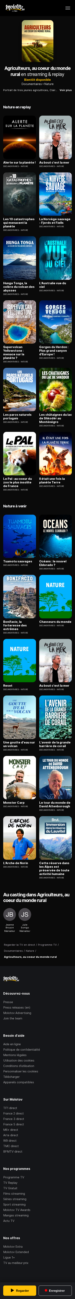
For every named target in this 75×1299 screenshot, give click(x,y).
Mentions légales (15, 1055)
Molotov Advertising (17, 1013)
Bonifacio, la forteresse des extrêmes (15, 625)
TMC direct (11, 1146)
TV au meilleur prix (15, 1263)
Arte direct (10, 1135)
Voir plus (66, 90)
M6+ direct (10, 1130)
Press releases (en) (16, 1007)
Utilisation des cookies (18, 1060)
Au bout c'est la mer (54, 162)
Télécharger (11, 1077)
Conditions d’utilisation (18, 1066)
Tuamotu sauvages (17, 561)
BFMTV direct (12, 1151)
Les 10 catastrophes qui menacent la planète (19, 222)
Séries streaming (14, 1199)
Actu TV (8, 1221)
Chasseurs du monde (55, 622)
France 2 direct (13, 1113)
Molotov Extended (16, 1252)
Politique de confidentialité (21, 1049)
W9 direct (10, 1140)
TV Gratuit (10, 1188)
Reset (7, 685)
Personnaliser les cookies (20, 1071)
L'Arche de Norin (15, 863)
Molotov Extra (13, 1246)
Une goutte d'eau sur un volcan (19, 744)
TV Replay (10, 1183)
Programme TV (13, 1177)
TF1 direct (10, 1108)
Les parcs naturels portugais (17, 416)
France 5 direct (13, 1124)
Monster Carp (14, 802)
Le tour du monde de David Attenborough (54, 804)
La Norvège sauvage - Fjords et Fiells (54, 221)
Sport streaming (14, 1204)
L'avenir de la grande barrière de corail (55, 744)
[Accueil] (15, 8)
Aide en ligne (12, 1044)
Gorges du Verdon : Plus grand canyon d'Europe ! (53, 350)
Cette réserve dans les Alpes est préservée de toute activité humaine (54, 868)
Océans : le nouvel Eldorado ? (52, 563)
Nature (49, 84)
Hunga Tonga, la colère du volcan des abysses (19, 286)
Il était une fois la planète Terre (52, 480)
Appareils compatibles (18, 1082)
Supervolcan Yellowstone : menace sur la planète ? (13, 352)
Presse (8, 1002)
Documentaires (32, 84)
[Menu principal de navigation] (67, 8)
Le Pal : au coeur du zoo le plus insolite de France (17, 482)
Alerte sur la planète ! (19, 162)
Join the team (12, 1018)
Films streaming (14, 1193)
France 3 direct (13, 1119)
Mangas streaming (16, 1215)
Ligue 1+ (9, 1257)
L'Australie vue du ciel (52, 285)
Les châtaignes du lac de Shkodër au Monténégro (55, 418)
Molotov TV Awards (16, 1210)
